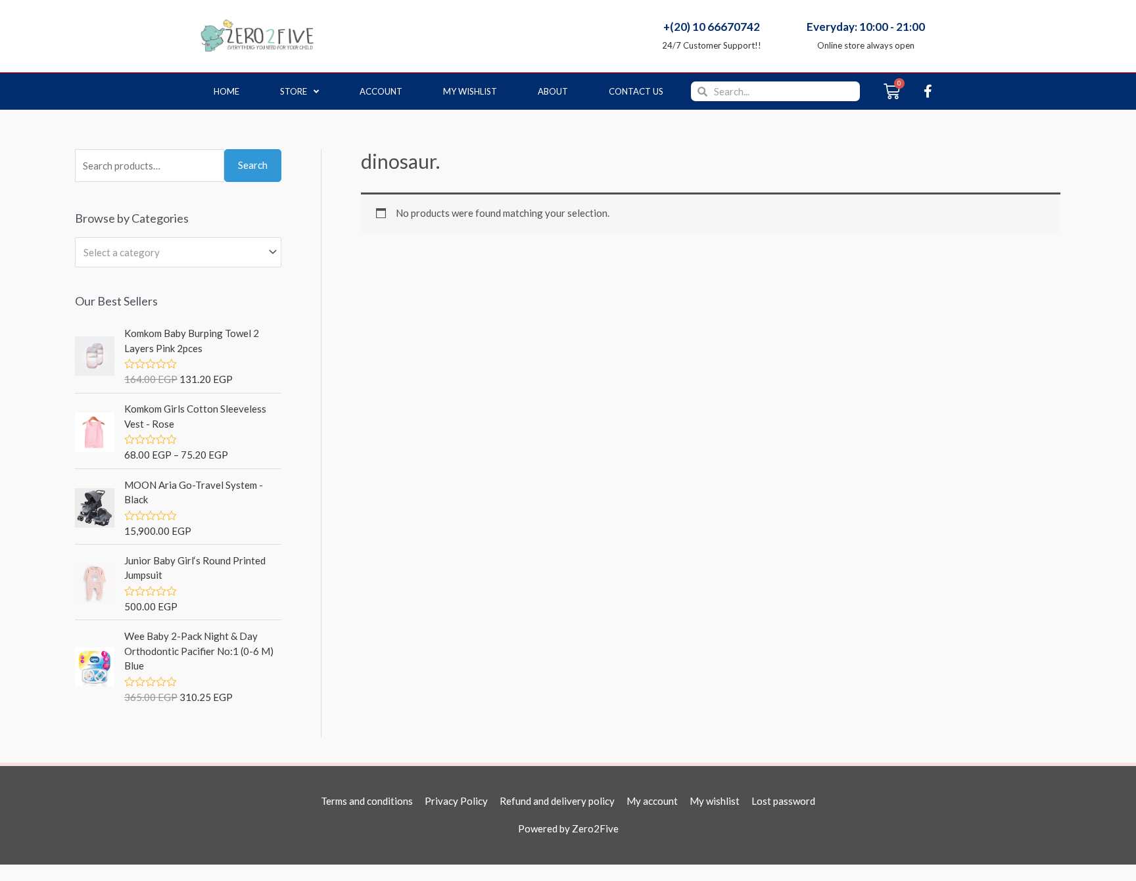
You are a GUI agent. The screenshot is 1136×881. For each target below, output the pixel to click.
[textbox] (172, 252)
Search (253, 165)
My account (652, 801)
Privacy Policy (456, 801)
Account (381, 91)
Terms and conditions (367, 801)
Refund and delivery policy (557, 801)
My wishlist (470, 91)
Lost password (783, 801)
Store (293, 91)
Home (226, 91)
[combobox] (178, 252)
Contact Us (636, 91)
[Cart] (892, 91)
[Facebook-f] (927, 91)
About (553, 91)
